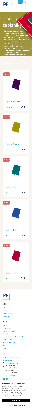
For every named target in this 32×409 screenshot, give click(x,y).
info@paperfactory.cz (12, 357)
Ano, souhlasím (16, 400)
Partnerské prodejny (12, 363)
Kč (25, 2)
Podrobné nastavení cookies (16, 405)
